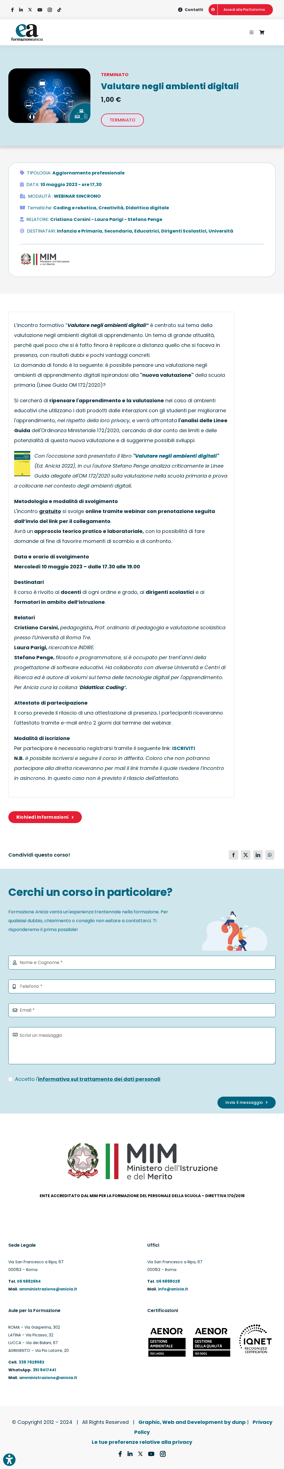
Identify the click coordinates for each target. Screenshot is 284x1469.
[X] (246, 855)
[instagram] (50, 10)
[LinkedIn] (258, 855)
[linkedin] (21, 10)
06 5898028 (168, 1281)
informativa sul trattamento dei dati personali (99, 1079)
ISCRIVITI (183, 748)
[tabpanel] (121, 554)
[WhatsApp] (270, 855)
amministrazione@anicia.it (48, 1289)
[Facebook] (233, 855)
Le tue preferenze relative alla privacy (142, 1442)
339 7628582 (31, 1362)
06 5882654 (28, 1281)
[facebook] (12, 10)
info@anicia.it (173, 1289)
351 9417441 (44, 1370)
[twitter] (30, 10)
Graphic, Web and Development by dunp (192, 1422)
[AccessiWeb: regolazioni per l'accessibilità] (9, 1459)
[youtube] (39, 10)
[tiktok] (59, 10)
